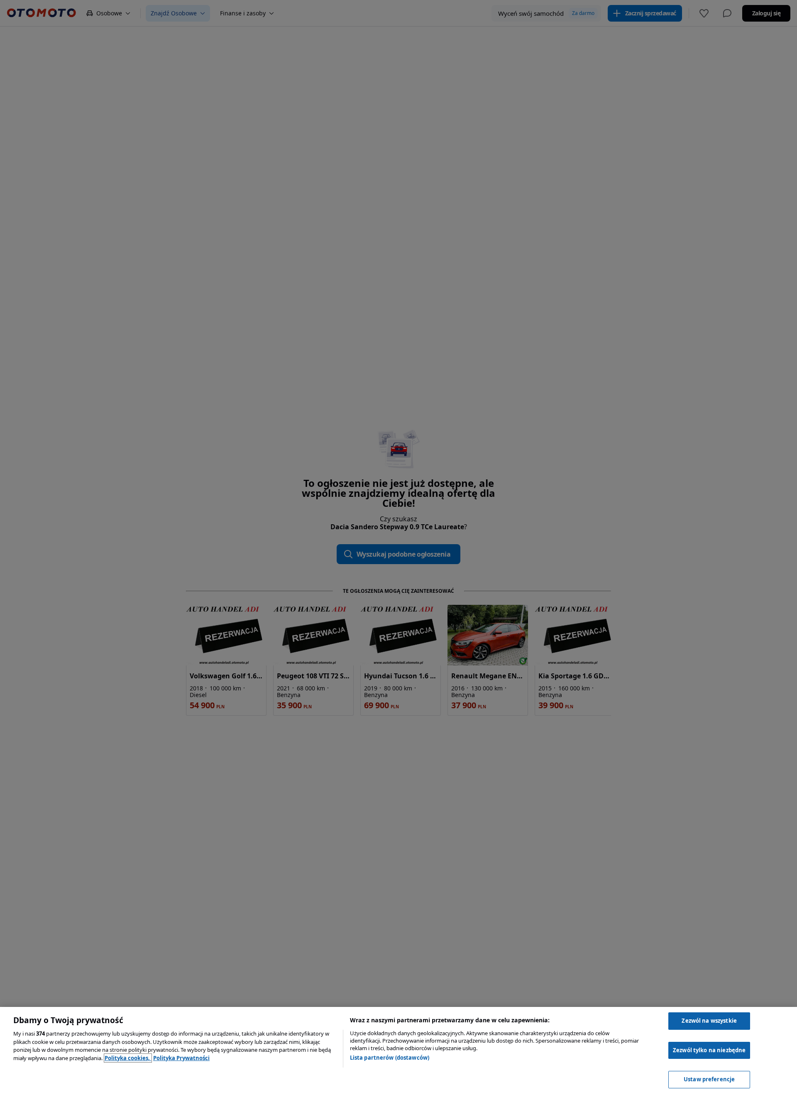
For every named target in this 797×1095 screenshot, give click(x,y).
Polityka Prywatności (181, 1058)
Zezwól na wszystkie (709, 1020)
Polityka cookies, (128, 1058)
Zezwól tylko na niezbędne (709, 1050)
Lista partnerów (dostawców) (390, 1057)
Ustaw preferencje (709, 1079)
